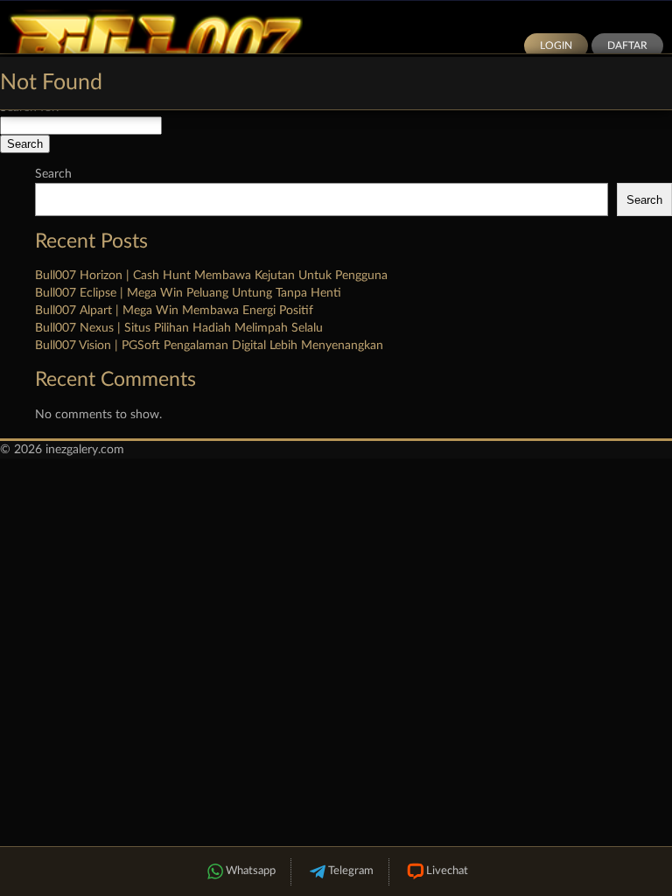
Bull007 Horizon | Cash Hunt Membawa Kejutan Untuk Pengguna (211, 276)
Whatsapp (251, 871)
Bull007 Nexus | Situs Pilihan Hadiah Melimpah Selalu (179, 328)
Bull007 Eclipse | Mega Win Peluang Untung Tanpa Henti (188, 293)
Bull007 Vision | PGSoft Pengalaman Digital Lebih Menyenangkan (209, 346)
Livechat (447, 871)
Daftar (627, 45)
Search (53, 174)
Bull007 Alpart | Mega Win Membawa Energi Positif (174, 310)
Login (556, 45)
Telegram (351, 871)
